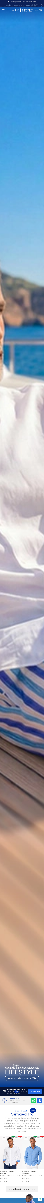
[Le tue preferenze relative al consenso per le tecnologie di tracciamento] (40, 1199)
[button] (6, 10)
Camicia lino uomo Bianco (8, 1172)
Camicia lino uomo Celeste (30, 1172)
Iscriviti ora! (35, 1091)
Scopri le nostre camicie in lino (22, 1189)
